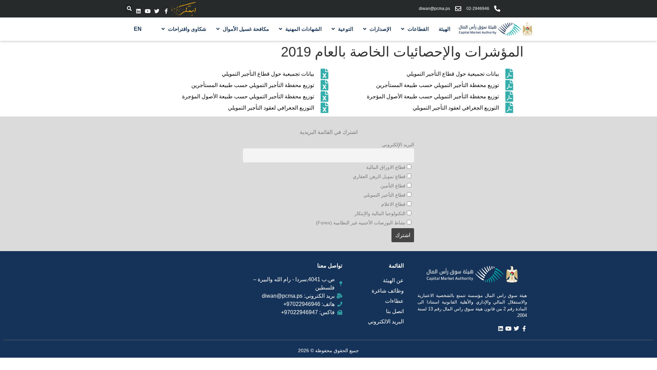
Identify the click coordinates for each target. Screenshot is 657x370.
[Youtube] (147, 11)
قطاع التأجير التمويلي (385, 195)
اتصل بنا (395, 311)
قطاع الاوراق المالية (386, 167)
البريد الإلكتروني (398, 144)
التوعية (345, 29)
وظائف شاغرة (388, 291)
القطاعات (418, 29)
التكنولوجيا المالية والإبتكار (381, 213)
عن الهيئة (393, 280)
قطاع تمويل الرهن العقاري (380, 176)
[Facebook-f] (166, 11)
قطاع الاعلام (394, 204)
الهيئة (444, 29)
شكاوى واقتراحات (187, 29)
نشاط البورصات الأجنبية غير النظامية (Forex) (361, 222)
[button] (129, 8)
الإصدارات (380, 29)
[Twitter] (157, 11)
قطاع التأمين (394, 185)
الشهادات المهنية (303, 29)
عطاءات (394, 301)
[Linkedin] (138, 11)
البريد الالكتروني (386, 321)
